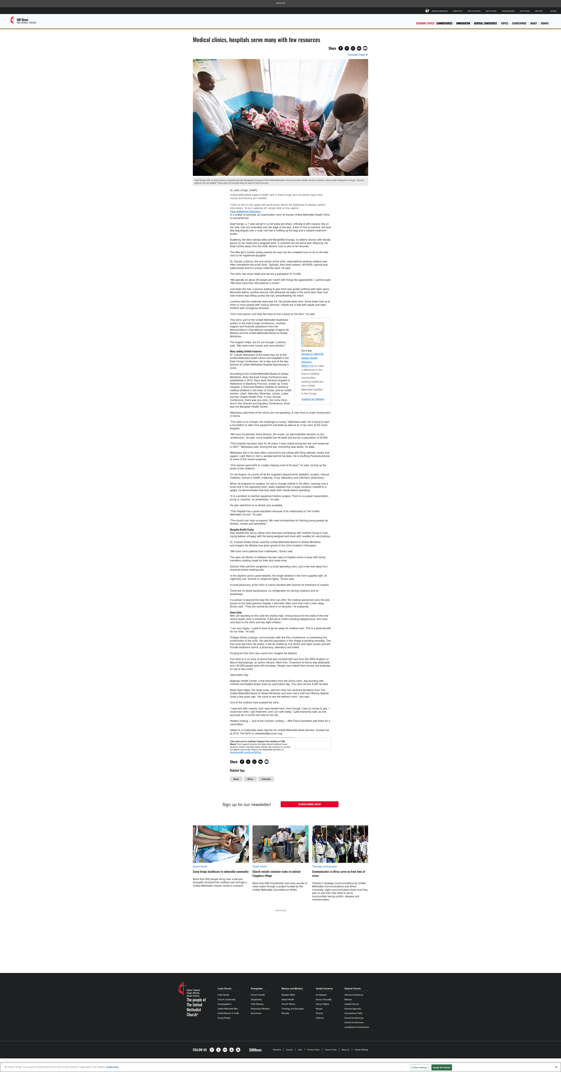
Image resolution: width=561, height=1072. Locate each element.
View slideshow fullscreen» (245, 211)
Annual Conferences (353, 1017)
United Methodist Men (228, 1008)
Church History (288, 1003)
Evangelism (257, 988)
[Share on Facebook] (340, 48)
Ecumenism (256, 1013)
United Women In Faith (228, 1013)
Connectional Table (353, 1013)
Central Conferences (354, 1022)
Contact (289, 1049)
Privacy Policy (313, 1049)
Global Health (200, 866)
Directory (457, 11)
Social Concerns (324, 988)
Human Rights (322, 1003)
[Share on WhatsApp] (353, 48)
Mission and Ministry (292, 988)
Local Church (224, 988)
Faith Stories (223, 994)
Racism (319, 1008)
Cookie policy (112, 1066)
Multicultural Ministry (260, 1008)
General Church (352, 988)
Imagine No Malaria (312, 399)
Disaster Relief (288, 994)
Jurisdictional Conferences (356, 1027)
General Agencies (352, 1008)
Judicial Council (351, 1003)
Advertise (277, 1049)
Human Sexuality (323, 999)
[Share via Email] (365, 48)
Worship (285, 1013)
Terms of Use (330, 1049)
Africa (250, 778)
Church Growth (258, 994)
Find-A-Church (474, 11)
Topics (504, 23)
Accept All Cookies (441, 1067)
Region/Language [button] (440, 11)
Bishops (348, 999)
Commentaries (444, 23)
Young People (224, 1017)
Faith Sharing (257, 1003)
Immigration (463, 23)
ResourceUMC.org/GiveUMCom (245, 752)
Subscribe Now (309, 804)
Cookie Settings (361, 1049)
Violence (320, 1017)
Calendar (266, 778)
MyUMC (554, 11)
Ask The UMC (491, 11)
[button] (212, 1050)
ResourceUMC (508, 11)
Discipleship (256, 999)
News (236, 778)
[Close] (556, 1067)
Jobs (300, 1049)
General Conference (485, 23)
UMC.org (539, 11)
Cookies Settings (419, 1067)
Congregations (224, 1003)
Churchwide (519, 23)
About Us (345, 1049)
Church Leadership (226, 999)
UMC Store (525, 11)
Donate (545, 23)
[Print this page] (359, 48)
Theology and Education (324, 866)
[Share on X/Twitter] (347, 48)
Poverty (319, 1013)
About (533, 23)
